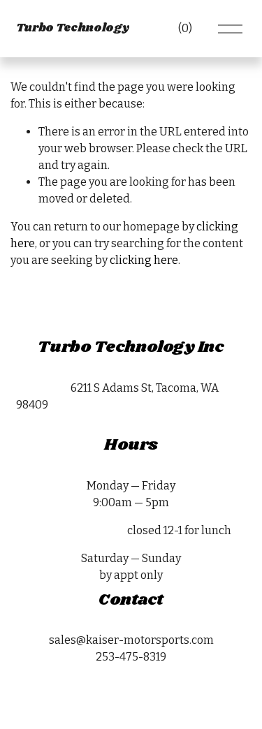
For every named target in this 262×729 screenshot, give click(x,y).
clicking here (144, 260)
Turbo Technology (72, 28)
